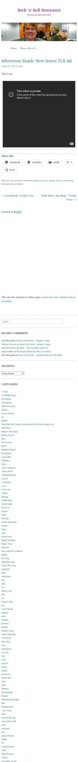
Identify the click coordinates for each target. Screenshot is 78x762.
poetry (4, 666)
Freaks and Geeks (9, 521)
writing (4, 757)
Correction (6, 482)
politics (4, 670)
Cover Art (5, 489)
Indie (3, 572)
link (3, 594)
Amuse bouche (7, 413)
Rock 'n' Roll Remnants (39, 10)
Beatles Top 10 (7, 435)
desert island (6, 503)
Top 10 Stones (7, 735)
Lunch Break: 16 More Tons (17, 195)
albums (4, 409)
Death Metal (6, 500)
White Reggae (7, 753)
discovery (5, 507)
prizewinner (6, 677)
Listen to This (7, 601)
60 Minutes (6, 398)
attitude (52, 180)
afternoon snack (41, 180)
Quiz (3, 681)
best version (6, 442)
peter (21, 65)
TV (2, 742)
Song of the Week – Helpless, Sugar (34, 340)
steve (3, 724)
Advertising (28, 180)
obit (3, 655)
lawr (3, 583)
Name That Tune (8, 634)
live (3, 605)
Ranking (5, 688)
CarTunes (5, 460)
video (3, 750)
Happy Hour (6, 543)
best (3, 438)
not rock (5, 652)
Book (3, 445)
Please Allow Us (28, 48)
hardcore (5, 547)
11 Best (4, 391)
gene (3, 532)
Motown (5, 623)
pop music (5, 674)
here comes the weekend (11, 550)
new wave (5, 641)
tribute (4, 739)
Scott (3, 713)
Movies (4, 626)
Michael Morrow (8, 344)
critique (4, 492)
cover (3, 485)
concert (4, 478)
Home (14, 48)
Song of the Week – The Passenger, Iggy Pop (28, 347)
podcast (4, 663)
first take (5, 518)
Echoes (4, 511)
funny (58, 180)
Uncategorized (7, 746)
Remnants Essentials (10, 699)
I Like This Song (8, 565)
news (3, 645)
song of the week (8, 721)
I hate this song (8, 561)
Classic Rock (7, 471)
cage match (6, 456)
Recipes (4, 695)
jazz (3, 579)
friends (4, 525)
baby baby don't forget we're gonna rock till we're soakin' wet (27, 424)
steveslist (5, 728)
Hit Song (5, 558)
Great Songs (6, 536)
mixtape (4, 619)
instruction (6, 576)
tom (3, 731)
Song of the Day (8, 717)
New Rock (6, 637)
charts (4, 463)
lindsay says (6, 590)
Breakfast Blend (8, 449)
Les (3, 587)
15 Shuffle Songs (8, 395)
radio (3, 684)
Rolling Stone (7, 706)
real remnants (7, 692)
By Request (6, 453)
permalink (18, 183)
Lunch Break (7, 608)
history (4, 554)
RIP (3, 703)
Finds (3, 514)
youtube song (67, 180)
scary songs (6, 710)
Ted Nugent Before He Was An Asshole (33, 351)
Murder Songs (7, 630)
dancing (4, 496)
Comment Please (8, 474)
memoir (4, 612)
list (2, 597)
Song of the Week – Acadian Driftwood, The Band (40, 354)
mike (3, 616)
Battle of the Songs (9, 431)
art (2, 416)
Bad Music (6, 427)
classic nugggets (8, 467)
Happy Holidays (8, 540)
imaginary (5, 569)
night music (6, 648)
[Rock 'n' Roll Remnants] (39, 32)
